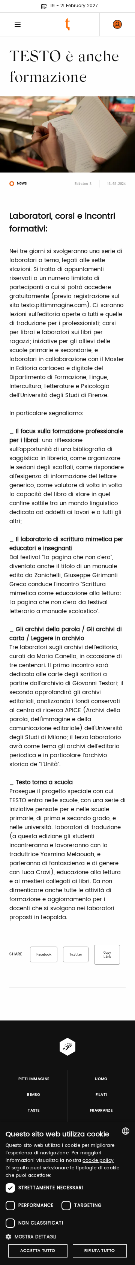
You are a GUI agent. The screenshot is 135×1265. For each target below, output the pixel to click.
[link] (117, 24)
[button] (67, 1236)
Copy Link (107, 954)
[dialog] (67, 1193)
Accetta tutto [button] (38, 1250)
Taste (34, 1110)
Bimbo (33, 1095)
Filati (101, 1095)
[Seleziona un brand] (67, 24)
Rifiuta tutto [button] (99, 1250)
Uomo (101, 1079)
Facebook (43, 954)
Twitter (75, 954)
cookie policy (98, 1160)
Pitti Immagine (34, 1079)
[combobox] (125, 1131)
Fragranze (101, 1110)
